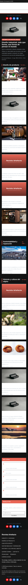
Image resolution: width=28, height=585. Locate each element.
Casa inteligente (7, 543)
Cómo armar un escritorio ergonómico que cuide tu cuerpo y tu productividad (13, 198)
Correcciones (6, 556)
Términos (13, 554)
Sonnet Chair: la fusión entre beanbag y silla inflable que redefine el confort (13, 357)
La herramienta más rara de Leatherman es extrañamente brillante (14, 142)
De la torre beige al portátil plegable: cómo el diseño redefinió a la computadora (13, 114)
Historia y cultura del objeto (11, 39)
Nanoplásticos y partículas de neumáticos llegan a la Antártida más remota (13, 263)
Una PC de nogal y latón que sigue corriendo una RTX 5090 (12, 226)
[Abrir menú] (24, 11)
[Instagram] (10, 18)
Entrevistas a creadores (12, 471)
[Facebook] (14, 18)
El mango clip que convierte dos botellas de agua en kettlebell (14, 413)
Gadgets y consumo (8, 538)
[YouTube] (7, 18)
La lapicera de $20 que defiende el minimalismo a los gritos (12, 170)
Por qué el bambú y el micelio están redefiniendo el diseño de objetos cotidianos (12, 84)
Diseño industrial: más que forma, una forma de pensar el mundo (14, 44)
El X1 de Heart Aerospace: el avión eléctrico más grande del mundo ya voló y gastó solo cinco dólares (14, 442)
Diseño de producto (11, 65)
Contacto (16, 551)
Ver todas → (23, 65)
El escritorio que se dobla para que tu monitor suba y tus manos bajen (13, 385)
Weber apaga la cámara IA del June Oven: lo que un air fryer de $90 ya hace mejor (15, 465)
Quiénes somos (6, 551)
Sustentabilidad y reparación (10, 243)
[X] (21, 18)
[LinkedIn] (17, 18)
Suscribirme (14, 515)
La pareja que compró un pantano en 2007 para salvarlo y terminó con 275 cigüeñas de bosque (13, 329)
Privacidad (5, 554)
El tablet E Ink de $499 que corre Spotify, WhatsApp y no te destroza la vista (15, 484)
